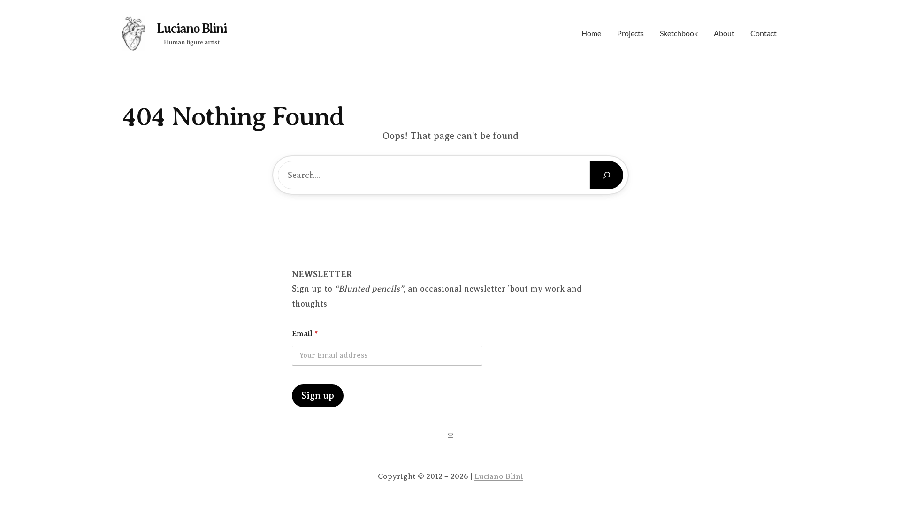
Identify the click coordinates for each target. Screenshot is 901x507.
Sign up (317, 395)
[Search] (606, 175)
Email (305, 334)
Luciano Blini (192, 28)
